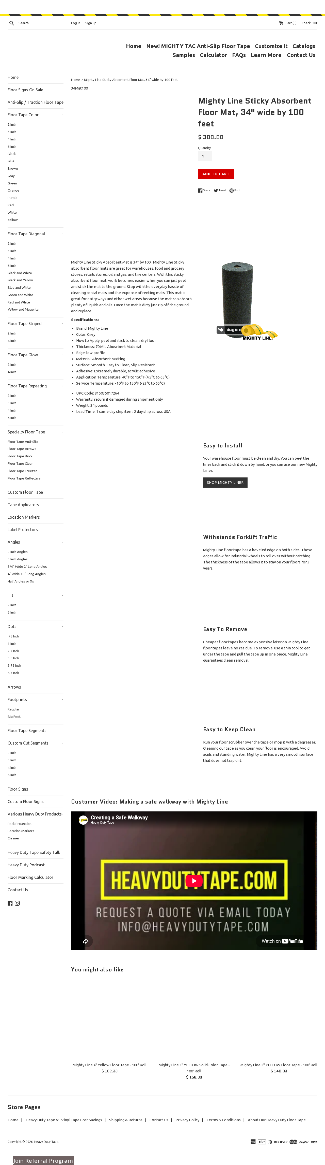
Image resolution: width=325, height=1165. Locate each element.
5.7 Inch (13, 673)
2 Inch (12, 124)
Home (133, 46)
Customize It (271, 46)
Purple (13, 198)
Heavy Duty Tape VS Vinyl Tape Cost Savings (64, 1120)
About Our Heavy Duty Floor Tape (277, 1120)
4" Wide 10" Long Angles (27, 574)
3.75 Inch (14, 665)
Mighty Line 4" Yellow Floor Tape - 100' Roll (110, 1065)
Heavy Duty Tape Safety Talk (34, 852)
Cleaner (13, 838)
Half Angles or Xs (21, 581)
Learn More (267, 55)
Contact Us (301, 55)
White (12, 212)
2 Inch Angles (18, 552)
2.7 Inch (13, 651)
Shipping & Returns (125, 1120)
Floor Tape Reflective (24, 478)
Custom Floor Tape (25, 492)
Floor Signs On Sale (25, 90)
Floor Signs (18, 789)
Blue (11, 161)
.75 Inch (13, 636)
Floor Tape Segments (27, 730)
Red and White (19, 302)
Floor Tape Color (35, 114)
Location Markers (24, 517)
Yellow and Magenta (23, 309)
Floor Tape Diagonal (35, 233)
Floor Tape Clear (20, 463)
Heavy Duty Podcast (26, 865)
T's (35, 595)
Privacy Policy (187, 1120)
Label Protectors (23, 529)
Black (12, 154)
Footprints (35, 699)
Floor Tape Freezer (22, 471)
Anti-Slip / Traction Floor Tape (35, 102)
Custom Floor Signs (26, 801)
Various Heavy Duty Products (35, 814)
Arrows (14, 687)
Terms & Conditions (223, 1120)
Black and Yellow (20, 280)
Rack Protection (19, 824)
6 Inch (12, 146)
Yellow (13, 220)
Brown (13, 168)
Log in (75, 23)
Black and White (20, 273)
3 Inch (12, 132)
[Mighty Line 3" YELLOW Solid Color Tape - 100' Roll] (194, 1019)
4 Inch (12, 139)
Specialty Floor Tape (35, 432)
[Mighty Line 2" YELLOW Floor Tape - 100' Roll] (278, 1019)
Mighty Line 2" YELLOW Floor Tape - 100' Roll (278, 1065)
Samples (184, 55)
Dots (35, 626)
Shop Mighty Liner (225, 482)
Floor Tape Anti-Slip (23, 442)
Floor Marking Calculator (30, 877)
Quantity (204, 148)
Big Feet (14, 717)
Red (11, 205)
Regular (13, 709)
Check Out (309, 23)
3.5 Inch (13, 658)
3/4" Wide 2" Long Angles (27, 566)
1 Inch (12, 644)
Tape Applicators (23, 504)
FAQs (239, 55)
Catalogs (303, 46)
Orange (13, 190)
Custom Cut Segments (35, 743)
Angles (35, 542)
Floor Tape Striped (35, 323)
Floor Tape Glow (35, 355)
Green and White (20, 295)
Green (12, 183)
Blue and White (19, 287)
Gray (11, 176)
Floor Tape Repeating (35, 386)
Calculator (213, 55)
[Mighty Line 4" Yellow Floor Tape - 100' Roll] (109, 1019)
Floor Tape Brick (20, 456)
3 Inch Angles (18, 559)
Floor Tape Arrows (22, 449)
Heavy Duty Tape (46, 1141)
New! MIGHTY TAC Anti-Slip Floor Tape (198, 46)
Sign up (90, 23)
